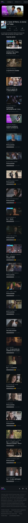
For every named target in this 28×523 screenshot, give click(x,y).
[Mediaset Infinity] (2, 2)
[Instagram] (23, 488)
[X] (26, 488)
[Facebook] (19, 488)
